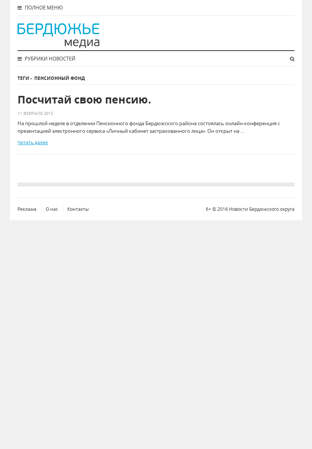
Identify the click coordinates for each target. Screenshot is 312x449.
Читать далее (33, 142)
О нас (52, 209)
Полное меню (43, 7)
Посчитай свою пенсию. (84, 99)
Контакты (78, 209)
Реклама (27, 209)
